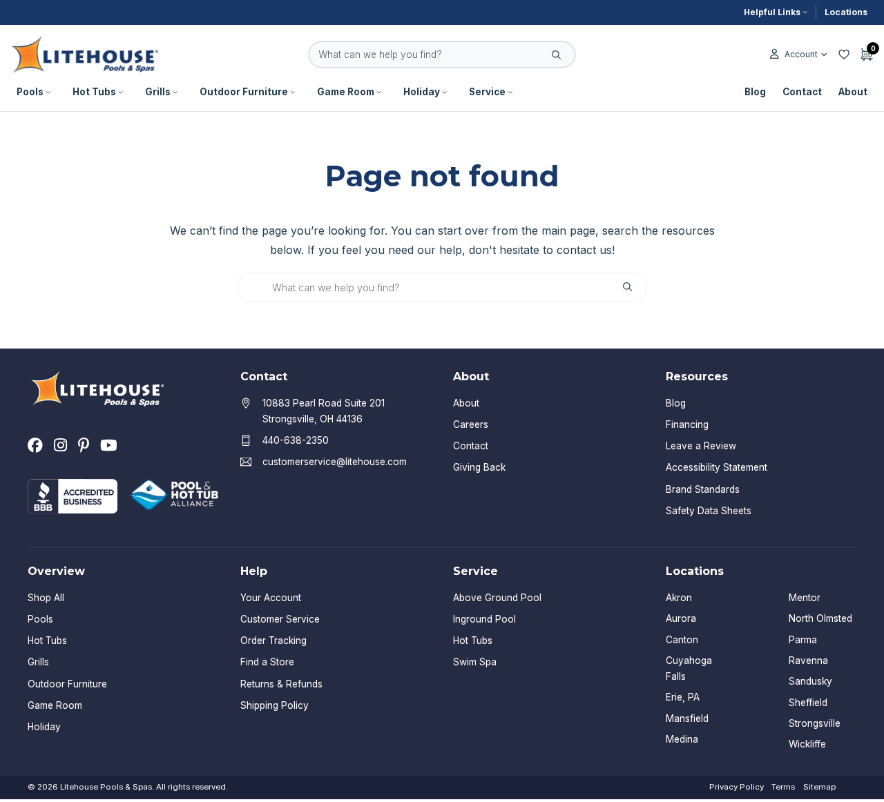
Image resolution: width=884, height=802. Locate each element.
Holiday (421, 91)
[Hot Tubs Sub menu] (121, 92)
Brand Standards (703, 489)
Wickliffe (807, 744)
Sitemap (819, 787)
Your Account (270, 597)
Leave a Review (701, 445)
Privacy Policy (736, 787)
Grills (158, 91)
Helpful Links (772, 12)
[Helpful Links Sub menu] (805, 12)
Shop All (46, 597)
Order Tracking (273, 640)
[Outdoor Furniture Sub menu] (293, 92)
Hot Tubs (94, 91)
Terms (783, 787)
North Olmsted (820, 618)
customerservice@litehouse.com (334, 461)
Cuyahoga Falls (689, 668)
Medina (682, 739)
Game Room (345, 91)
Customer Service (280, 619)
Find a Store (267, 661)
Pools (30, 91)
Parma (803, 639)
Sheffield (808, 702)
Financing (687, 424)
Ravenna (808, 660)
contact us (584, 250)
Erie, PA (683, 697)
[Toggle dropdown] (824, 54)
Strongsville (814, 723)
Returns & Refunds (281, 683)
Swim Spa (475, 661)
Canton (682, 639)
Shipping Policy (274, 705)
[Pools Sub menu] (48, 92)
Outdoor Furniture (244, 91)
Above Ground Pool (497, 597)
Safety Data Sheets (708, 510)
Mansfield (687, 718)
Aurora (681, 618)
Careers (470, 424)
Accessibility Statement (716, 467)
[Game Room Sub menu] (379, 92)
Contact (802, 91)
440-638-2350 (295, 440)
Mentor (804, 597)
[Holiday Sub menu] (445, 92)
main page (568, 230)
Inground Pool (484, 619)
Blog (755, 91)
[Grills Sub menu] (175, 92)
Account (801, 54)
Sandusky (810, 681)
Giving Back (479, 467)
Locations (846, 12)
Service (487, 91)
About (852, 91)
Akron (679, 597)
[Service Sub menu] (510, 92)
